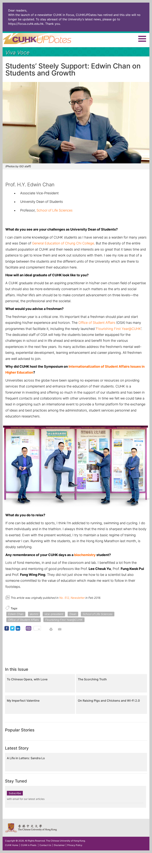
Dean (73, 614)
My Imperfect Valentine (23, 700)
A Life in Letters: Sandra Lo (26, 758)
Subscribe (15, 793)
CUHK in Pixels (28, 845)
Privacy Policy (74, 845)
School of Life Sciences (54, 210)
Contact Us (45, 845)
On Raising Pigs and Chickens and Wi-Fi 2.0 (109, 700)
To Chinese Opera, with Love (27, 679)
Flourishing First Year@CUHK (118, 329)
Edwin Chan (16, 614)
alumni (34, 614)
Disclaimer (59, 845)
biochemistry (85, 555)
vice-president (53, 614)
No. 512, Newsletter (72, 598)
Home (44, 38)
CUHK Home (11, 845)
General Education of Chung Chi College (63, 243)
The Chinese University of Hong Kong (31, 827)
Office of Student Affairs (96, 323)
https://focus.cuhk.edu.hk (26, 24)
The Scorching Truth (92, 679)
